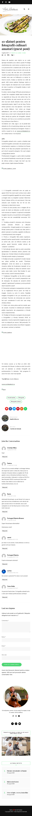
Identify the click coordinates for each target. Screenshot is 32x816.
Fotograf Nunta (13, 555)
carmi (9, 537)
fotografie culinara (16, 401)
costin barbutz (11, 397)
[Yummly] (21, 408)
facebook (2, 2)
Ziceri (24, 53)
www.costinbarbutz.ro (23, 131)
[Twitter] (14, 408)
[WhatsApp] (25, 408)
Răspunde (4, 456)
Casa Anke (11, 586)
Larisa (9, 571)
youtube (9, 2)
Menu (28, 9)
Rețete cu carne (16, 53)
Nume (4, 637)
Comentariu (5, 620)
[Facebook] (10, 408)
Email (3, 646)
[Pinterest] (18, 408)
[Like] (6, 408)
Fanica (9, 463)
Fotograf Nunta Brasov (15, 518)
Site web (4, 655)
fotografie (21, 397)
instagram (6, 2)
